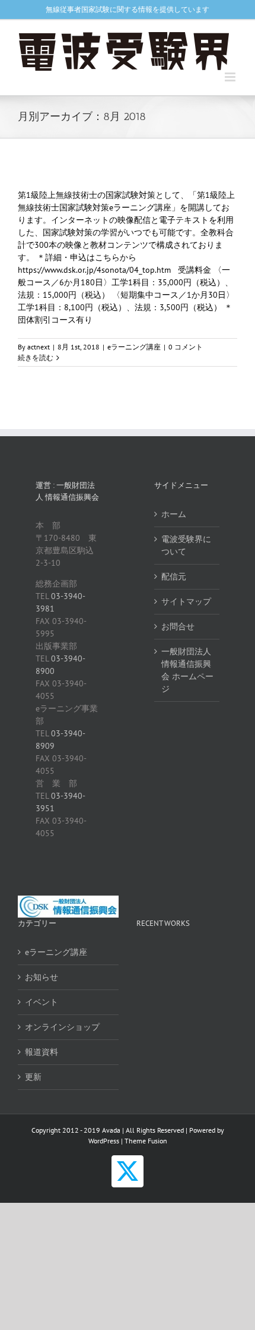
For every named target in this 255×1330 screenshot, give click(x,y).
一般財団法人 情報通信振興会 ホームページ (187, 670)
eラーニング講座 (134, 346)
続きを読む (35, 357)
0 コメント (185, 346)
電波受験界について (186, 545)
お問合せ (178, 626)
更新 (33, 1076)
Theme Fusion (146, 1140)
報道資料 (41, 1052)
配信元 (173, 576)
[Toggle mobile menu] (231, 77)
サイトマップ (186, 601)
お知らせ (41, 977)
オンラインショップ (62, 1027)
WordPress (103, 1140)
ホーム (173, 514)
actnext (38, 346)
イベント (41, 1002)
